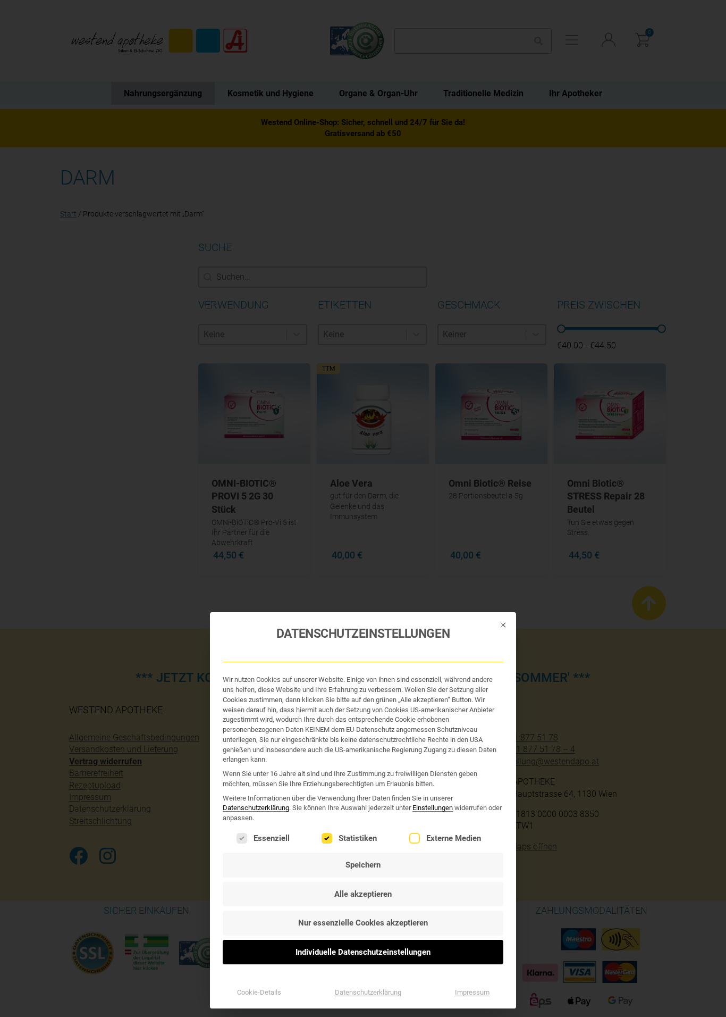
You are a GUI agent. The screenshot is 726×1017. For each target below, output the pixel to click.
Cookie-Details (259, 992)
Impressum (472, 992)
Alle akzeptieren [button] (363, 894)
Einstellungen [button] (432, 808)
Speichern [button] (363, 865)
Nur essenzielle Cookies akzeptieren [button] (363, 923)
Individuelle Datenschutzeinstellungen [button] (363, 952)
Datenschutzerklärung (256, 808)
